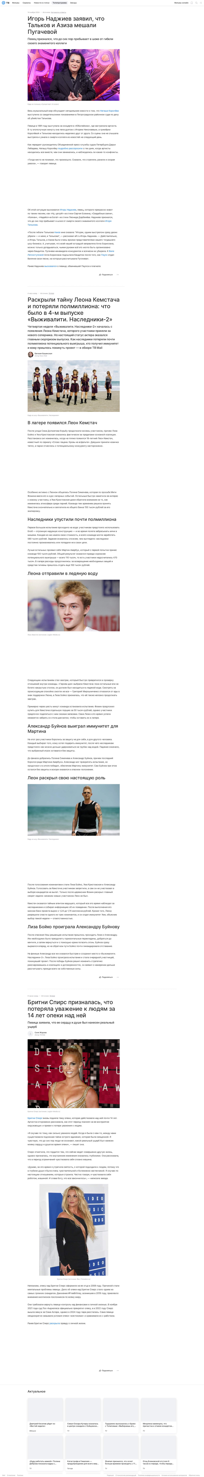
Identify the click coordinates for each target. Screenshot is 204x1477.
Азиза (57, 232)
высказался (50, 266)
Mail (3, 1475)
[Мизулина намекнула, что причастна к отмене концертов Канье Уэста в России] (158, 1415)
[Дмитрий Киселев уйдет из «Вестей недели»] (45, 1415)
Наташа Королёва (109, 111)
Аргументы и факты (58, 12)
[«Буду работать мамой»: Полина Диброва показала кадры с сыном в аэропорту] (45, 1453)
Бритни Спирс (35, 1118)
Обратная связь (194, 1475)
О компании (11, 1475)
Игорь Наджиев (68, 210)
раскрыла (55, 1323)
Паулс (104, 255)
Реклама (20, 1475)
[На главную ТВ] (7, 3)
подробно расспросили (70, 148)
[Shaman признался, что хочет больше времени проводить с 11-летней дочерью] (121, 1453)
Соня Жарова (41, 1032)
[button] (74, 75)
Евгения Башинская (43, 353)
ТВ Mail (51, 293)
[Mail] (3, 3)
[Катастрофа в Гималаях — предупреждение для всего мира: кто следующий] (83, 1453)
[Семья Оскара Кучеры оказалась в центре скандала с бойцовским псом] (83, 1415)
